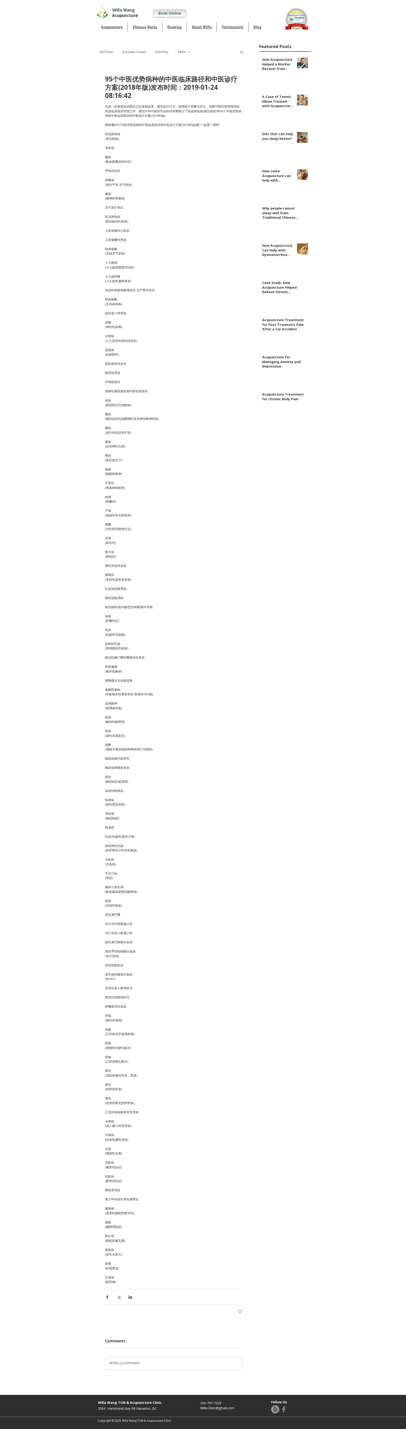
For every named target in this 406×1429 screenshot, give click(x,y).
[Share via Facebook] (107, 1297)
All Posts (106, 52)
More (182, 52)
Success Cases (134, 52)
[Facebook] (284, 1409)
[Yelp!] (275, 1409)
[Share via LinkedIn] (130, 1297)
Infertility (161, 52)
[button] (241, 52)
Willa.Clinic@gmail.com (217, 1408)
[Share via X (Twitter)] (119, 1297)
